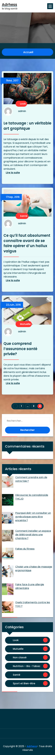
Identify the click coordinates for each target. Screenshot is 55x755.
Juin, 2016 (13, 305)
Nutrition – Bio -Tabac (26, 666)
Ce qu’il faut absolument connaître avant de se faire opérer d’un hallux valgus (27, 243)
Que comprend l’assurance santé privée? (20, 348)
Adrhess (32, 746)
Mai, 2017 (12, 80)
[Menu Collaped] (50, 6)
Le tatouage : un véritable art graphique (27, 126)
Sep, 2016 (13, 197)
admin (22, 111)
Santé (23, 216)
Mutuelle (25, 324)
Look (22, 103)
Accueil (27, 52)
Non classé (19, 657)
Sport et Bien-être (24, 683)
